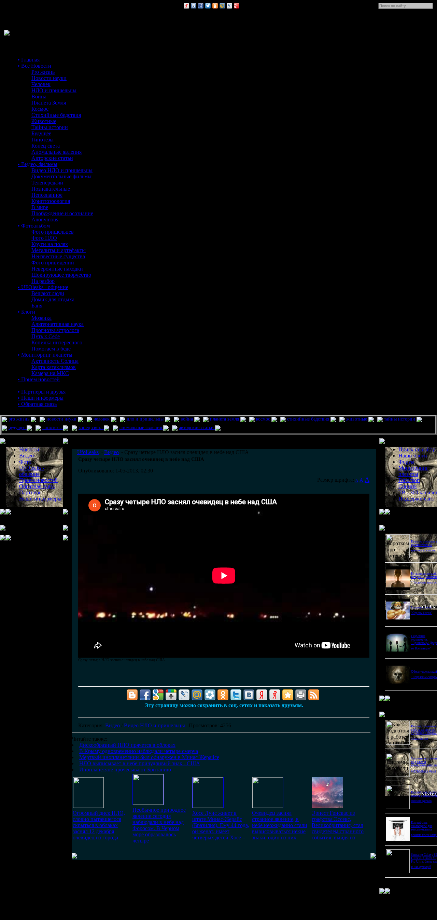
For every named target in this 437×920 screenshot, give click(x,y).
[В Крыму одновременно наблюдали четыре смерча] (148, 803)
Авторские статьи (52, 158)
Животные (43, 121)
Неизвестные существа (58, 256)
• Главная (29, 60)
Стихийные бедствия (56, 115)
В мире (39, 207)
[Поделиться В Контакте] (193, 6)
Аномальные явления (56, 152)
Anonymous (44, 219)
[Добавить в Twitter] (208, 6)
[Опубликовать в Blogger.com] (132, 694)
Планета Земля (48, 103)
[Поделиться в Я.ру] (186, 6)
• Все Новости (34, 66)
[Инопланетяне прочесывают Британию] (327, 806)
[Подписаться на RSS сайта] (313, 694)
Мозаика (41, 318)
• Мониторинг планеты (45, 355)
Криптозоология (50, 201)
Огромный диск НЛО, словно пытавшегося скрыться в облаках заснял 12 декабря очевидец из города (99, 825)
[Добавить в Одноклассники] (215, 6)
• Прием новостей (39, 379)
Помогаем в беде (51, 349)
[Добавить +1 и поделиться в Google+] (171, 694)
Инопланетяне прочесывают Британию (125, 769)
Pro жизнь (43, 72)
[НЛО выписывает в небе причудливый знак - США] (267, 806)
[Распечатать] (300, 694)
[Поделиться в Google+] (236, 6)
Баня (36, 305)
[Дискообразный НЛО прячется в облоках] (88, 806)
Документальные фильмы (61, 176)
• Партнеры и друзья (42, 392)
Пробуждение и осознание (62, 213)
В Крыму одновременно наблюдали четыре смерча (138, 751)
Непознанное (46, 195)
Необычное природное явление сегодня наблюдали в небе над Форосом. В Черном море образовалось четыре (159, 825)
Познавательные (50, 189)
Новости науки (49, 78)
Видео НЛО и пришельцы (62, 170)
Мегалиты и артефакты (58, 250)
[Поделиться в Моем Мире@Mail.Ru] (222, 6)
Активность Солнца (55, 361)
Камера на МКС (50, 373)
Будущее (41, 133)
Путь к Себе (45, 336)
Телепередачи (47, 183)
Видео (112, 725)
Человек (41, 84)
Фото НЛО (44, 238)
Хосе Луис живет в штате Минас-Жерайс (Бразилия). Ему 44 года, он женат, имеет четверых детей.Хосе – (220, 825)
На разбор (43, 281)
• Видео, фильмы (37, 164)
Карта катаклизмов (53, 367)
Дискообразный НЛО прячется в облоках (127, 745)
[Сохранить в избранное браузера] (287, 694)
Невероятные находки (57, 269)
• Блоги (26, 312)
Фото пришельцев (52, 232)
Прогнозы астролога (55, 330)
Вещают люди (47, 293)
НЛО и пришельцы (53, 90)
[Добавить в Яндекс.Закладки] (261, 694)
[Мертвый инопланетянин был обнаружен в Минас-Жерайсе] (208, 806)
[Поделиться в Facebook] (200, 6)
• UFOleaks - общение (43, 287)
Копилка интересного (56, 342)
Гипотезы (42, 139)
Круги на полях (49, 244)
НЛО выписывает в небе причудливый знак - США (139, 763)
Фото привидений (52, 262)
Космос (39, 109)
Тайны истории (49, 127)
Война (38, 96)
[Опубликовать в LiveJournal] (229, 6)
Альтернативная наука (57, 324)
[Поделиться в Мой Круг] (210, 694)
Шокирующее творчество (61, 275)
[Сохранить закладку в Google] (158, 694)
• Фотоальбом (34, 226)
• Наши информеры (41, 398)
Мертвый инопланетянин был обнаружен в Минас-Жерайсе (149, 757)
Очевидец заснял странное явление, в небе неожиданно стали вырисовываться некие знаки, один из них (279, 825)
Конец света (45, 146)
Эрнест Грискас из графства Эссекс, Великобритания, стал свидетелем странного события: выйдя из (338, 825)
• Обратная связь (37, 404)
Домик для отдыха (52, 299)
